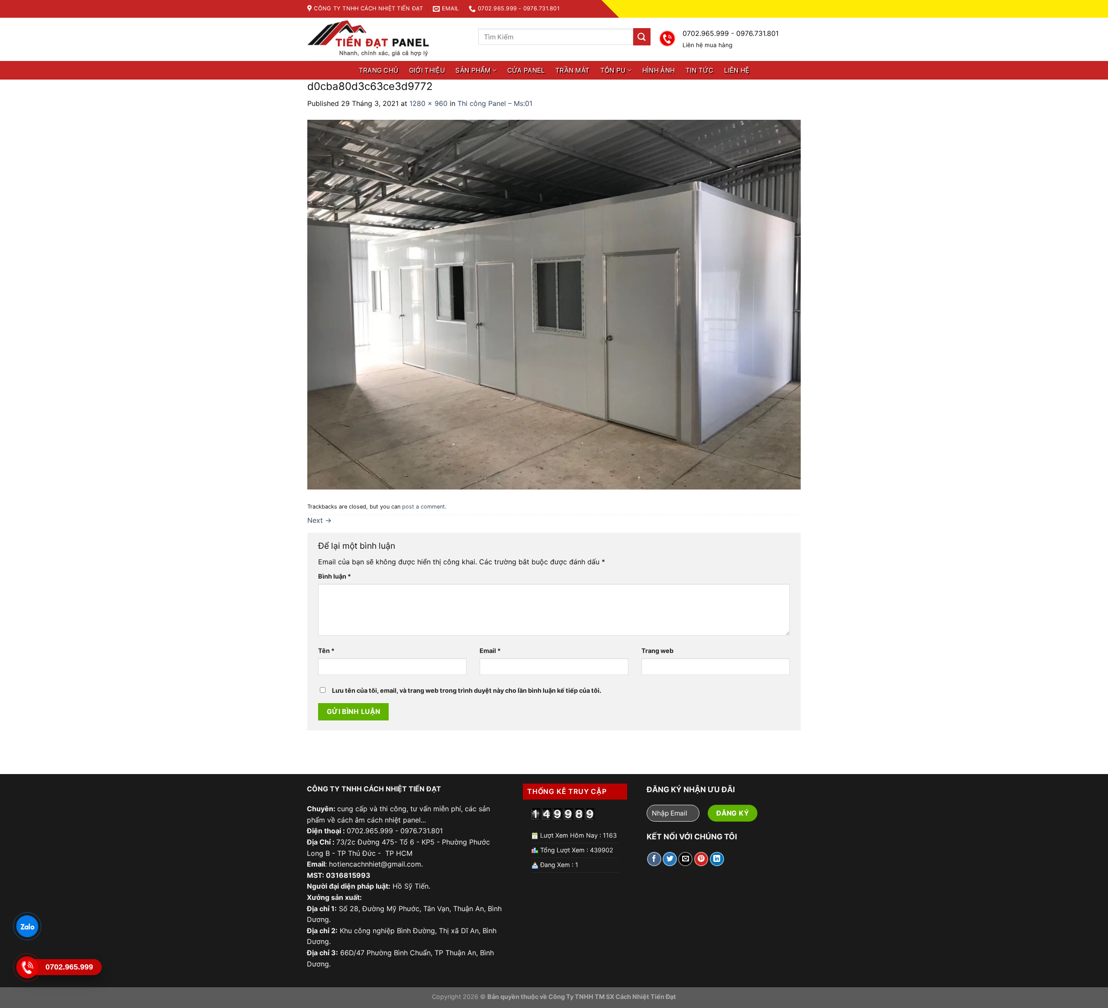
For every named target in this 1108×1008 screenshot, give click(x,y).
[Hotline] (27, 967)
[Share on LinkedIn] (717, 859)
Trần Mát (572, 70)
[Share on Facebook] (654, 859)
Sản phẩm (472, 70)
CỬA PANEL (526, 70)
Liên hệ (736, 70)
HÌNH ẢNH (658, 70)
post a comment (423, 506)
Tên (326, 650)
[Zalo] (27, 926)
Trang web (657, 650)
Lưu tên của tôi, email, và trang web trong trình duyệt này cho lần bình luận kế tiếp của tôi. (466, 690)
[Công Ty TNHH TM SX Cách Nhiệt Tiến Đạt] (371, 40)
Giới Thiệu (427, 70)
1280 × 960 (428, 103)
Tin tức (700, 70)
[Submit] (642, 36)
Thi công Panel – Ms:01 (494, 103)
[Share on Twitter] (670, 859)
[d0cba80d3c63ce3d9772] (554, 304)
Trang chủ (379, 70)
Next (319, 520)
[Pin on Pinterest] (701, 859)
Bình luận (334, 576)
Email (490, 650)
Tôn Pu (613, 70)
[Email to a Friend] (685, 859)
